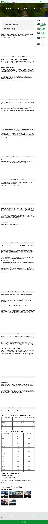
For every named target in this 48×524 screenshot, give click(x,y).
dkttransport (29, 12)
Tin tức (24, 521)
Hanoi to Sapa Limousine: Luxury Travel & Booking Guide (43, 25)
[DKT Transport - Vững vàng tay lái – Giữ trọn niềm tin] (5, 2)
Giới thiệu (21, 521)
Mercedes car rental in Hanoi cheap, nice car (42, 29)
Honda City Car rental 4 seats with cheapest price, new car (43, 44)
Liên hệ (27, 521)
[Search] (16, 3)
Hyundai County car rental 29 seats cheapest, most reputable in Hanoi (43, 34)
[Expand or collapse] (33, 21)
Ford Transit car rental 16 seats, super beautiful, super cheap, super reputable (43, 39)
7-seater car (26, 34)
